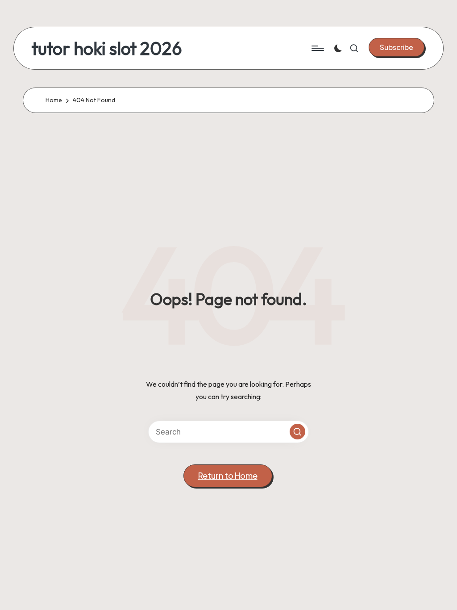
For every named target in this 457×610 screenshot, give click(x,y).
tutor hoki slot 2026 (107, 48)
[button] (396, 47)
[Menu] (317, 48)
